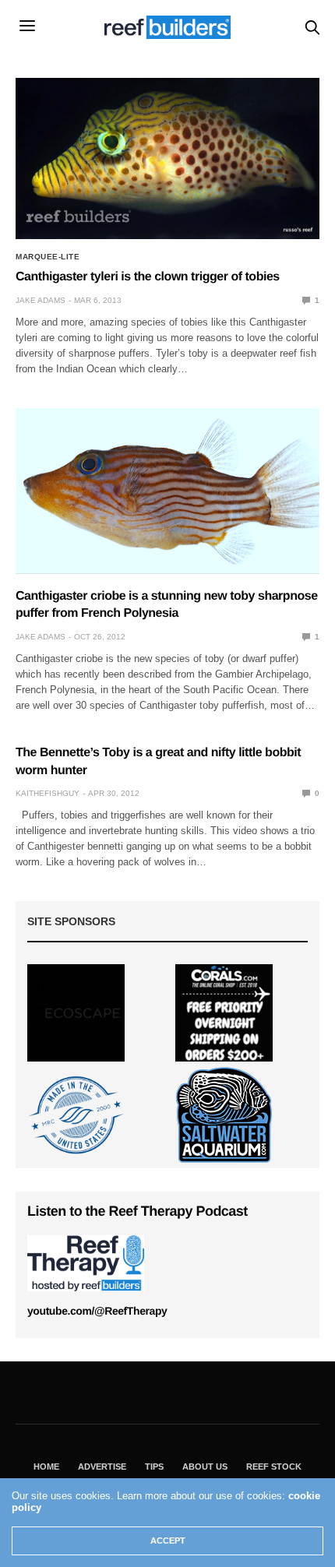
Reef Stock (274, 1466)
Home (46, 1466)
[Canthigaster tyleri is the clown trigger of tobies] (167, 158)
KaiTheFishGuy (47, 793)
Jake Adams (40, 300)
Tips (154, 1466)
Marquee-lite (47, 257)
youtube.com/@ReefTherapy (97, 1311)
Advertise (102, 1466)
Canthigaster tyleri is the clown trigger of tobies (148, 276)
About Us (204, 1466)
